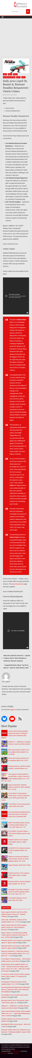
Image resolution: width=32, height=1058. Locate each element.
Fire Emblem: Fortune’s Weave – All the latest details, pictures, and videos (19, 833)
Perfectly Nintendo (15, 1051)
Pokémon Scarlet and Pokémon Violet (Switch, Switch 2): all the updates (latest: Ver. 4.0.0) (18, 859)
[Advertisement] (16, 35)
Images (10, 74)
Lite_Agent (14, 94)
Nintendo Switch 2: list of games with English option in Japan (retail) (18, 875)
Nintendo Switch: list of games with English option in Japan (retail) (18, 842)
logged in (13, 709)
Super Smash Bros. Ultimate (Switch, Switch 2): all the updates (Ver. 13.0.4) (19, 787)
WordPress (4, 1053)
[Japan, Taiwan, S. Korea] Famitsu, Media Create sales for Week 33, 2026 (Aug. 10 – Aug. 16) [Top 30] (15, 935)
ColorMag (15, 1053)
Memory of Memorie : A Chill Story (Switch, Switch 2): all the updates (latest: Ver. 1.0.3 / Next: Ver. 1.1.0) (15, 953)
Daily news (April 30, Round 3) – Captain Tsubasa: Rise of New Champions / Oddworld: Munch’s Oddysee (16, 658)
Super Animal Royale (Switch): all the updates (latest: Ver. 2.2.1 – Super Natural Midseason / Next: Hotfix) (16, 1013)
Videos (23, 77)
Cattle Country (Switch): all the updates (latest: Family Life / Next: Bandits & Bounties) (14, 927)
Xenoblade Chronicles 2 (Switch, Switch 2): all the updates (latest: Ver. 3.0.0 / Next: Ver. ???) (18, 892)
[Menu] (2, 17)
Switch (18, 77)
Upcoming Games (18, 584)
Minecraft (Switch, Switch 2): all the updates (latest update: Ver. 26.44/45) (18, 752)
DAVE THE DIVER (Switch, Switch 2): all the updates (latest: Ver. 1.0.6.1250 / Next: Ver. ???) (19, 825)
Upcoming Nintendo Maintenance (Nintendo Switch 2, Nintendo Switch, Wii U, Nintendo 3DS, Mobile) (15, 989)
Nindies (15, 74)
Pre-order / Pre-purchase (9, 77)
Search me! (28, 11)
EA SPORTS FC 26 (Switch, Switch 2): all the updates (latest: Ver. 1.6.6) (19, 850)
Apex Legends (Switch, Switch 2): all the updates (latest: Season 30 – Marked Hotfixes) (14, 914)
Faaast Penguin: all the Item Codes (19, 865)
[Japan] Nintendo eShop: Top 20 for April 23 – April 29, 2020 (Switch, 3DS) (16, 666)
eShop (5, 74)
